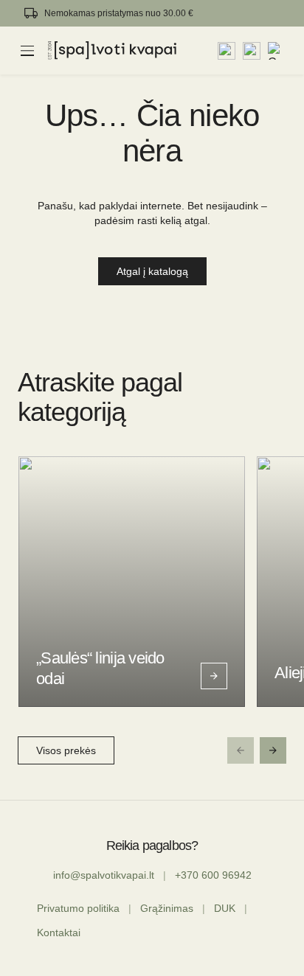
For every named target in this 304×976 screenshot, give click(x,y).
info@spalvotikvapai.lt (103, 875)
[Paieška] (226, 51)
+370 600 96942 (213, 875)
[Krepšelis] (277, 51)
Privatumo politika (78, 908)
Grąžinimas (166, 908)
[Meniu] (27, 51)
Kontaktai (58, 932)
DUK (224, 908)
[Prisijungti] (251, 51)
